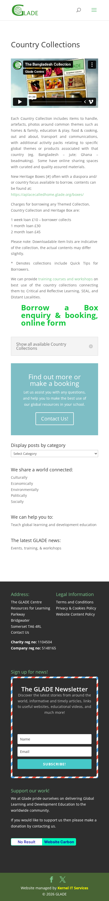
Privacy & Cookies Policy (76, 608)
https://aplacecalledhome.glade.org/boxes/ (47, 194)
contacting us (43, 826)
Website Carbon (59, 841)
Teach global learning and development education (54, 524)
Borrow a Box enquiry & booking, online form (59, 315)
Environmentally (25, 489)
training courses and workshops (65, 279)
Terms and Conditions (75, 602)
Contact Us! (54, 418)
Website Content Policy (75, 614)
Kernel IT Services (73, 887)
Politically (19, 495)
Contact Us (20, 632)
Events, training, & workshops (36, 548)
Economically (22, 483)
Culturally (19, 477)
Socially (17, 501)
